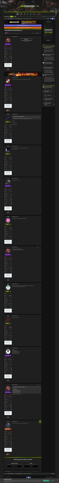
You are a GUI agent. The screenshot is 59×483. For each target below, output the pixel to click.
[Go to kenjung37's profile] (43, 62)
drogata (8, 216)
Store (24, 14)
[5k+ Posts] (7, 110)
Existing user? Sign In (7, 16)
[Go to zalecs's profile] (8, 319)
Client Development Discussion (16, 33)
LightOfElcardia (46, 105)
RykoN (8, 114)
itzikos (45, 92)
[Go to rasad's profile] (8, 150)
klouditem (46, 48)
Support (31, 14)
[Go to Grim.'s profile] (6, 33)
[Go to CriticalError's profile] (8, 425)
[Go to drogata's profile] (8, 220)
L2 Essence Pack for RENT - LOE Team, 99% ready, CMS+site (48, 103)
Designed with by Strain (8, 476)
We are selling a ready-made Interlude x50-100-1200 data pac (48, 87)
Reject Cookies (52, 480)
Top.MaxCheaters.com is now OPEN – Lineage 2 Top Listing (22, 27)
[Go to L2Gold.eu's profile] (43, 95)
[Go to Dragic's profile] (43, 75)
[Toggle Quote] (13, 116)
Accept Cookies (46, 480)
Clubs (27, 14)
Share (33, 33)
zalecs (8, 315)
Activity (21, 14)
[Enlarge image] (26, 39)
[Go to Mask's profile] (8, 287)
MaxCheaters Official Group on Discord (23, 25)
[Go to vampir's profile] (8, 182)
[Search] (54, 16)
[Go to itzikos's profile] (43, 91)
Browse (17, 14)
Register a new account (14, 466)
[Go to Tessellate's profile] (8, 351)
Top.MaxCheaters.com (39, 14)
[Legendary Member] (8, 69)
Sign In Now (31, 466)
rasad (8, 146)
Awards (34, 14)
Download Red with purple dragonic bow (26, 40)
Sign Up (11, 16)
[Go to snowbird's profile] (43, 99)
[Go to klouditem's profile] (43, 47)
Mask (8, 283)
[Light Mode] (15, 16)
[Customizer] (14, 16)
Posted (50, 48)
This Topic (51, 16)
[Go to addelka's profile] (43, 54)
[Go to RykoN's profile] (8, 118)
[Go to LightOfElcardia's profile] (43, 103)
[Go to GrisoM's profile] (8, 81)
